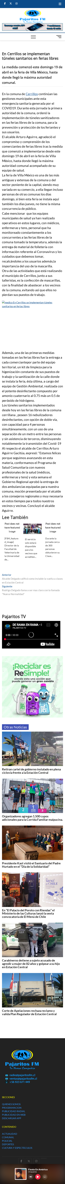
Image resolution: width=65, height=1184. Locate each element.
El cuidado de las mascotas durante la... (12, 526)
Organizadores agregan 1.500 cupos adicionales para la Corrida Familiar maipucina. (32, 817)
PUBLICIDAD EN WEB (14, 1114)
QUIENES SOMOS (11, 1104)
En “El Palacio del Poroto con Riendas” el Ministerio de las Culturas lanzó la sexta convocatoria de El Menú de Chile (28, 913)
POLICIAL (7, 1140)
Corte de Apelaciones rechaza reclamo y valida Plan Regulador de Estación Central (29, 1012)
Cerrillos (32, 94)
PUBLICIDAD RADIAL (13, 1111)
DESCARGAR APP (11, 1118)
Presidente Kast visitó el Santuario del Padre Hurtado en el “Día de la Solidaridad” (31, 864)
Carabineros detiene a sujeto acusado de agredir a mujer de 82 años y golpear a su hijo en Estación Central (31, 963)
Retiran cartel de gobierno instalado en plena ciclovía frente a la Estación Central (31, 770)
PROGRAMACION (12, 1107)
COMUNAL (8, 1137)
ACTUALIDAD (9, 1133)
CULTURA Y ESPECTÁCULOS (17, 1147)
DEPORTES (8, 1144)
